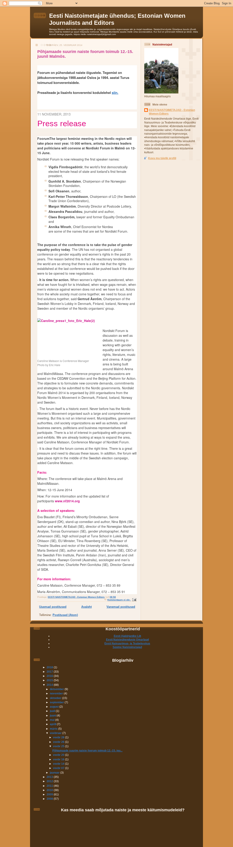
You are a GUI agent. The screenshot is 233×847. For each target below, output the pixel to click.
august (54, 706)
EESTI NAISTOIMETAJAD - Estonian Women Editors (172, 111)
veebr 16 (59, 759)
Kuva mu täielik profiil (162, 158)
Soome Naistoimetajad (127, 647)
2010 (50, 790)
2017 (50, 671)
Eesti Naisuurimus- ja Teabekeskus (127, 643)
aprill (53, 724)
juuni (53, 715)
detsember (57, 689)
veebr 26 (59, 741)
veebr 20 (59, 754)
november (57, 693)
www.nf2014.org (67, 501)
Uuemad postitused (52, 606)
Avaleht (86, 606)
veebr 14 (59, 763)
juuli (53, 710)
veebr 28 (59, 737)
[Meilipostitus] (134, 599)
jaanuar (55, 772)
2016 (50, 675)
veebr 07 (59, 768)
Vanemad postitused (120, 606)
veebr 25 (59, 746)
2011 (50, 785)
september (57, 702)
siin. (115, 92)
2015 (50, 680)
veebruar (56, 732)
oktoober (56, 697)
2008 (50, 798)
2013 (50, 776)
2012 (50, 781)
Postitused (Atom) (65, 615)
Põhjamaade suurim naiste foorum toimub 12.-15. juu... (87, 750)
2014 (50, 684)
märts (54, 728)
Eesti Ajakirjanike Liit (127, 635)
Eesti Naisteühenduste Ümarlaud (127, 639)
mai (52, 719)
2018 (50, 667)
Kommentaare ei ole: (119, 599)
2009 (50, 794)
